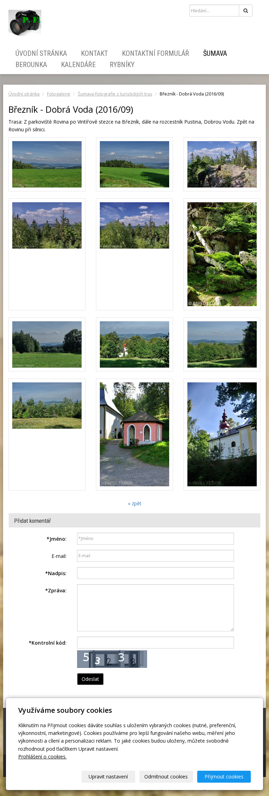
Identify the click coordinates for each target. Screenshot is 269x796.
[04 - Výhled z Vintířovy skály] (46, 254)
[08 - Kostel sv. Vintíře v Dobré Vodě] (134, 344)
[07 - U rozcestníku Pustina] (46, 344)
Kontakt (94, 53)
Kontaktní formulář (155, 53)
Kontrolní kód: (48, 642)
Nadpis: (56, 573)
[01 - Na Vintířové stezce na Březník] (46, 164)
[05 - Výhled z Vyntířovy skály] (134, 254)
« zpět (135, 503)
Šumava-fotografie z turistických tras (115, 94)
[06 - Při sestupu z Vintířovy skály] (222, 254)
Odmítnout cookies (166, 776)
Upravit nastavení (108, 776)
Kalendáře (78, 64)
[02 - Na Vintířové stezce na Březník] (134, 164)
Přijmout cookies (224, 776)
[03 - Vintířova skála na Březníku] (222, 164)
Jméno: (57, 538)
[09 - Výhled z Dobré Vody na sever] (222, 344)
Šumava (215, 53)
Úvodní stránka (41, 53)
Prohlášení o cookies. (42, 756)
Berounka (31, 64)
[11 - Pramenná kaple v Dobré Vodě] (134, 435)
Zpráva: (56, 590)
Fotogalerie (58, 94)
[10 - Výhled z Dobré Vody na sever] (46, 435)
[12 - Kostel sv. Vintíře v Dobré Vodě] (222, 435)
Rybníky (122, 64)
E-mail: (59, 556)
